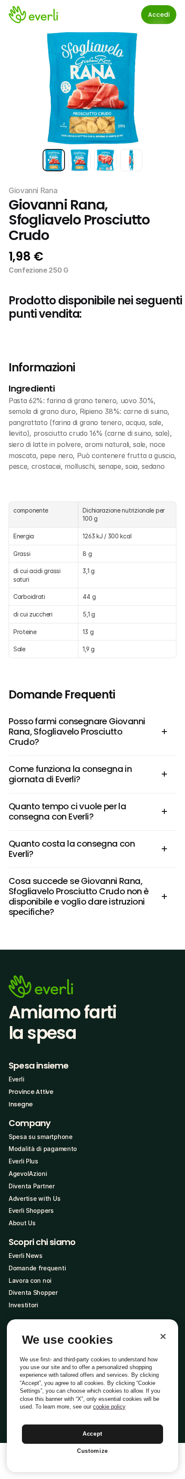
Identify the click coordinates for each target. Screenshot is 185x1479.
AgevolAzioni (28, 1173)
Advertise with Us (34, 1198)
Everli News (26, 1255)
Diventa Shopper (33, 1292)
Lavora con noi (30, 1280)
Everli (16, 1079)
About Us (22, 1223)
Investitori (23, 1305)
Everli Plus (23, 1161)
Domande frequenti (37, 1268)
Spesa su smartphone (41, 1136)
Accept (92, 1433)
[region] (92, 1395)
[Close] (163, 1336)
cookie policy (109, 1406)
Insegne (21, 1104)
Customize (92, 1451)
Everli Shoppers (31, 1210)
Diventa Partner (32, 1186)
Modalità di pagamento (43, 1148)
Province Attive (31, 1091)
